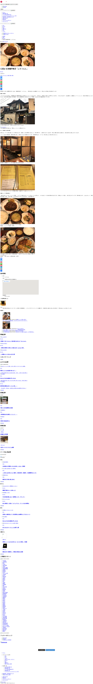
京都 (8, 75)
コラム (4, 31)
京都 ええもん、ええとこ (9, 659)
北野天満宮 (5, 565)
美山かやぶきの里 (6, 626)
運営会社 (4, 19)
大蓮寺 (4, 582)
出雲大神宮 (5, 586)
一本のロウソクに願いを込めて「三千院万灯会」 (24, 331)
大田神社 (4, 627)
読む (3, 30)
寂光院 (4, 572)
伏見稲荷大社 (5, 624)
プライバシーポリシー (7, 20)
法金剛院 (4, 584)
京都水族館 (5, 617)
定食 (10, 75)
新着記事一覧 (5, 13)
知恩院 (4, 607)
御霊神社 (4, 589)
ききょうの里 (5, 573)
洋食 (12, 75)
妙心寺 (4, 614)
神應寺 (4, 598)
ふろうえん (5, 75)
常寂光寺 (4, 612)
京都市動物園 (5, 568)
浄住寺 (4, 599)
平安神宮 (4, 560)
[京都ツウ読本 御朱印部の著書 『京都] (12, 647)
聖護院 (4, 590)
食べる (4, 26)
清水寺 (4, 615)
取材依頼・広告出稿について (8, 16)
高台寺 (4, 575)
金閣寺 (4, 603)
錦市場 (4, 602)
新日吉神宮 (5, 628)
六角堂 (4, 566)
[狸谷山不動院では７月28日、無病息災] (12, 646)
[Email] (46, 87)
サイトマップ (5, 21)
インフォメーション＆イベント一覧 (9, 15)
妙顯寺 (4, 600)
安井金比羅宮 (5, 623)
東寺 (3, 581)
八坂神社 (4, 574)
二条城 (4, 609)
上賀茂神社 (5, 561)
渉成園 (4, 569)
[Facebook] (46, 77)
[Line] (46, 82)
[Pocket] (46, 80)
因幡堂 (4, 583)
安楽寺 (4, 580)
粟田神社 (4, 606)
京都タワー (5, 608)
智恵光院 (4, 576)
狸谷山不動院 (5, 592)
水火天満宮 (5, 616)
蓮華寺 (4, 578)
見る (3, 25)
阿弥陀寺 (4, 619)
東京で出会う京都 (8, 663)
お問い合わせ (5, 18)
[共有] (46, 89)
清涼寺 (4, 611)
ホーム (4, 12)
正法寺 (4, 601)
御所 (3, 585)
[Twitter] (46, 79)
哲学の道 (4, 629)
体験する (4, 28)
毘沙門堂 (4, 594)
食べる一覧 (5, 41)
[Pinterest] (46, 84)
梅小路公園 (5, 618)
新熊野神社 (5, 593)
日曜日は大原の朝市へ (19, 330)
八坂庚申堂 (5, 620)
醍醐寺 (4, 631)
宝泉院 (4, 610)
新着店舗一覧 (7, 670)
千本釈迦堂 (5, 595)
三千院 (4, 564)
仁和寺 (4, 577)
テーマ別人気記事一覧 (7, 14)
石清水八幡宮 (5, 567)
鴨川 (3, 563)
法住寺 (4, 591)
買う (3, 27)
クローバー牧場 (6, 625)
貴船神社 (4, 597)
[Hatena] (46, 85)
